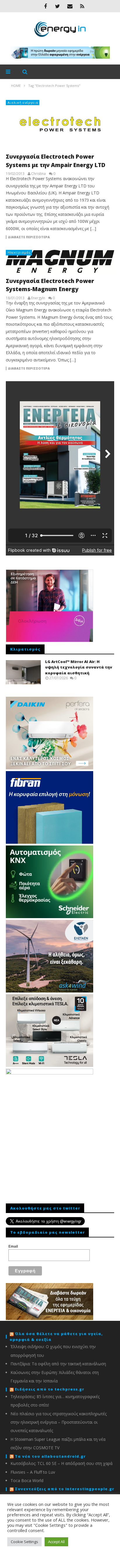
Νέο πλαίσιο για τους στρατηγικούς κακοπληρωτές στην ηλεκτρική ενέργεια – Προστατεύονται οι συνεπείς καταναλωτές (58, 1422)
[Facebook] (45, 6)
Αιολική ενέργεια (23, 102)
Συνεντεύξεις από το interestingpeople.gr (64, 1488)
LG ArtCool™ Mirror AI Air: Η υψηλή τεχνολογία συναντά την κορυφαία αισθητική (78, 667)
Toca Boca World (26, 1480)
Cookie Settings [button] (24, 1541)
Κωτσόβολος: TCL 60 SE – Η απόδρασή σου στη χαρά (61, 1463)
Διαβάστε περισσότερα (29, 237)
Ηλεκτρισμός (19, 252)
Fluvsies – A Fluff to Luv (32, 1472)
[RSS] (82, 6)
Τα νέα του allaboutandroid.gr (50, 1456)
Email (13, 1246)
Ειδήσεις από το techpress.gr (49, 1389)
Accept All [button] (56, 1541)
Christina (38, 173)
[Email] (70, 6)
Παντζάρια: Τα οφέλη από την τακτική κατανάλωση (58, 1363)
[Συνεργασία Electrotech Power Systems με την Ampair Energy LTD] (60, 124)
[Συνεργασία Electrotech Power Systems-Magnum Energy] (60, 261)
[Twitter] (58, 6)
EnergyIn (38, 298)
